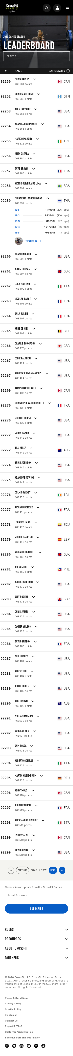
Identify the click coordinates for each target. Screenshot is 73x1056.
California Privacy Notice (19, 1031)
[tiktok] (43, 1046)
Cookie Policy (13, 1009)
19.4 (17, 226)
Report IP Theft (14, 1026)
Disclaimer (11, 1015)
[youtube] (29, 1046)
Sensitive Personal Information (22, 1037)
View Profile (31, 240)
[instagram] (21, 1046)
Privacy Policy (13, 1003)
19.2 (17, 215)
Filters (11, 56)
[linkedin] (36, 1046)
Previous (22, 870)
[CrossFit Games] (12, 7)
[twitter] (14, 1046)
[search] (47, 8)
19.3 (17, 221)
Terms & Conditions (16, 998)
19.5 (17, 232)
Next (52, 870)
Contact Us (11, 1020)
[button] (68, 8)
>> (62, 870)
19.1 (17, 209)
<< (11, 870)
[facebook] (7, 1046)
